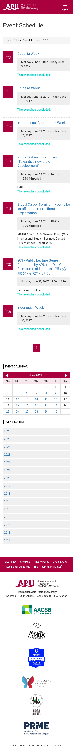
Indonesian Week (30, 307)
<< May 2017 (6, 375)
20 (26, 405)
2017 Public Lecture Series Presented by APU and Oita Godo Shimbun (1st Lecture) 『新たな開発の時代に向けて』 (42, 266)
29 (46, 411)
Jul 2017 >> (66, 375)
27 (26, 411)
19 (17, 405)
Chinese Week (28, 88)
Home (9, 40)
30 (55, 411)
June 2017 (35, 375)
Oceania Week (28, 53)
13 (26, 399)
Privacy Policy (41, 561)
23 (55, 405)
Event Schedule (24, 40)
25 (7, 411)
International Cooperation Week (41, 123)
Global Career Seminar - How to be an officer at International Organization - (43, 208)
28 (36, 411)
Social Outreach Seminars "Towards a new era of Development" (37, 161)
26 (17, 411)
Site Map (25, 561)
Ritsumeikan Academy (17, 566)
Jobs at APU (60, 561)
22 (46, 405)
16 (55, 399)
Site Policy (10, 561)
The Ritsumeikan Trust (46, 566)
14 (36, 399)
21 (36, 405)
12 (17, 399)
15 (46, 399)
